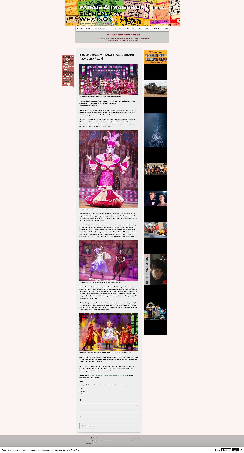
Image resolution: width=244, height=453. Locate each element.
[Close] (242, 449)
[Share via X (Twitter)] (85, 400)
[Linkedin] (117, 24)
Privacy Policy (135, 438)
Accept (236, 450)
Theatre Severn (111, 385)
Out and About (83, 394)
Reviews (82, 391)
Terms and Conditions (91, 438)
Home (81, 388)
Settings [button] (217, 450)
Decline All (226, 450)
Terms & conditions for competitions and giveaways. (98, 440)
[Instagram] (107, 24)
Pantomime (100, 385)
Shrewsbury (122, 385)
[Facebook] (112, 24)
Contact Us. (134, 440)
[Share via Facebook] (80, 400)
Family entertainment (87, 385)
